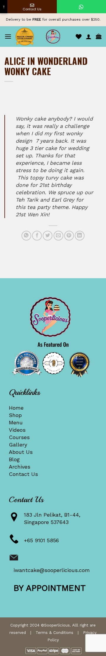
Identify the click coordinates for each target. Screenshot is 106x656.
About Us (21, 452)
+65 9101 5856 (41, 540)
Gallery (18, 444)
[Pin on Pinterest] (69, 235)
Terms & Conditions (54, 632)
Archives (19, 467)
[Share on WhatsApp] (26, 235)
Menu (16, 422)
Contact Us (23, 474)
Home (16, 408)
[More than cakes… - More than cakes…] (53, 36)
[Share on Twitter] (47, 235)
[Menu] (7, 36)
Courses (19, 437)
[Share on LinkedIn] (80, 235)
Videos (17, 430)
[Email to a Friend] (58, 235)
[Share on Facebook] (37, 235)
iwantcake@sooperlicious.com (52, 570)
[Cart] (99, 36)
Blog (14, 459)
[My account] (89, 36)
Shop (15, 415)
